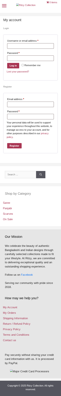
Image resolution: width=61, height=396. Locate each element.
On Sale (8, 219)
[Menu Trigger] (4, 5)
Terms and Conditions (16, 334)
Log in (13, 65)
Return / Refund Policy (16, 323)
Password (18, 52)
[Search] (40, 174)
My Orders (9, 312)
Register (14, 145)
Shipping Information (15, 318)
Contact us (9, 340)
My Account (10, 307)
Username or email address (27, 40)
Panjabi (7, 208)
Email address (20, 99)
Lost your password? (18, 71)
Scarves (8, 213)
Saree (6, 202)
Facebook (27, 274)
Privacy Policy (11, 329)
